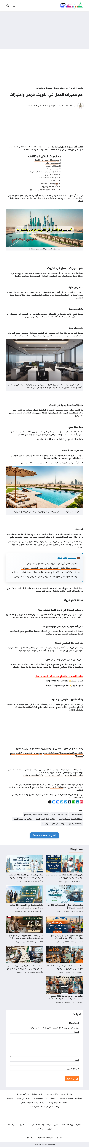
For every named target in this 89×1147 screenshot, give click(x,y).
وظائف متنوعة (51, 166)
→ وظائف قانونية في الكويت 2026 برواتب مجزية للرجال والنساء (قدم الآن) (47, 576)
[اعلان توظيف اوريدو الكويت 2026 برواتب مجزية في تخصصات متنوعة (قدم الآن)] (24, 869)
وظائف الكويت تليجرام (74, 775)
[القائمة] (14, 6)
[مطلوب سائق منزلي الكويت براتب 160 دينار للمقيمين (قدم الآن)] (64, 899)
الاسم (77, 1060)
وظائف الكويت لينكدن (54, 775)
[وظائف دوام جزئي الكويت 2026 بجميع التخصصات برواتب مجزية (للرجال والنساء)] (64, 990)
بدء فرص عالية (51, 163)
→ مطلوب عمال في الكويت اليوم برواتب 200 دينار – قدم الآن (53, 563)
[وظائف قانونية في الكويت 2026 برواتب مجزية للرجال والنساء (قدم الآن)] (24, 899)
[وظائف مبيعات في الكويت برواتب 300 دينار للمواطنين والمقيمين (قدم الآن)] (64, 960)
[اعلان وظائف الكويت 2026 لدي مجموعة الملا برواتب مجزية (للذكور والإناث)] (64, 869)
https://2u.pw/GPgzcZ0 (57, 685)
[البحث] (8, 6)
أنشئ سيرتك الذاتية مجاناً (44, 835)
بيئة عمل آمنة (52, 169)
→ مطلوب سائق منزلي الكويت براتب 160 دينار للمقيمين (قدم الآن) (50, 568)
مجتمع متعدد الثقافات (48, 177)
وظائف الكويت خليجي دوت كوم (43, 189)
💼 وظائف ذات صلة (49, 183)
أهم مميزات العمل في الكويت (46, 160)
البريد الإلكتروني (73, 1069)
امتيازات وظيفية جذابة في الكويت (43, 172)
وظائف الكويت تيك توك (33, 775)
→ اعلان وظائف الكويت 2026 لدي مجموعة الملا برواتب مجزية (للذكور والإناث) (45, 572)
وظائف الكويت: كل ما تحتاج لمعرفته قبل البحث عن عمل (59, 676)
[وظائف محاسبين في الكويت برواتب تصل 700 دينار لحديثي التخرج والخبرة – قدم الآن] (24, 960)
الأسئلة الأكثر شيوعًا (50, 186)
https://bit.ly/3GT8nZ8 (57, 681)
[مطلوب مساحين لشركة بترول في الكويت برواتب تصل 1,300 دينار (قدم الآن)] (64, 929)
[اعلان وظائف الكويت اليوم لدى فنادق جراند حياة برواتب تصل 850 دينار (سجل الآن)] (24, 929)
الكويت (72, 88)
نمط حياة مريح (51, 174)
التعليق (76, 1032)
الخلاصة (54, 180)
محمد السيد (63, 106)
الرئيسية (80, 88)
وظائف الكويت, (56, 787)
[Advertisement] (44, 30)
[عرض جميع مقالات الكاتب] (80, 106)
